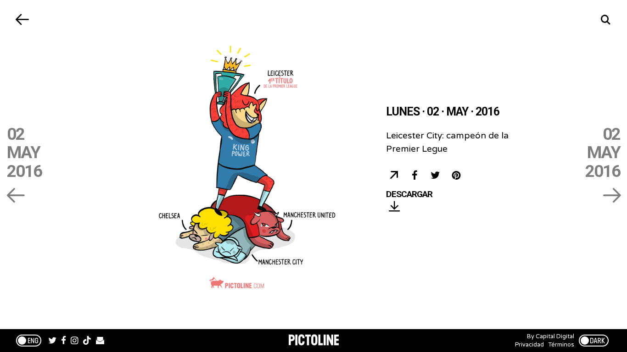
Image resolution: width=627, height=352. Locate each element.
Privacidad (529, 344)
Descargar (409, 194)
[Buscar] (605, 19)
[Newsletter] (100, 341)
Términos (561, 344)
